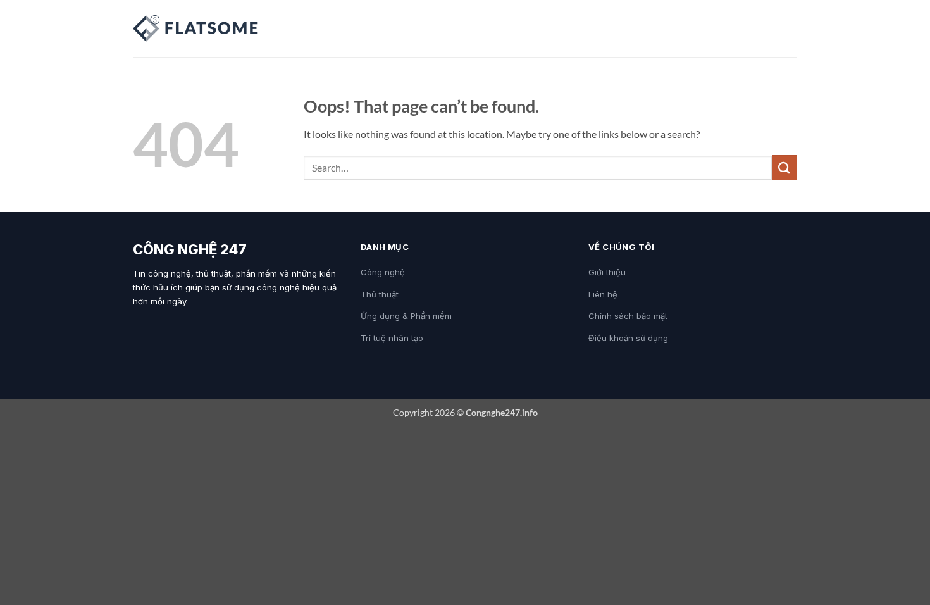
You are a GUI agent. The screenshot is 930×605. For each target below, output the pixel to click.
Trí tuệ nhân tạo (392, 338)
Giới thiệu (607, 272)
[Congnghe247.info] (196, 28)
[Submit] (784, 167)
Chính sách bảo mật (627, 316)
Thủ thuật (380, 294)
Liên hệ (602, 294)
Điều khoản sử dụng (628, 338)
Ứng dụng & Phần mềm (406, 316)
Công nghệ (383, 272)
